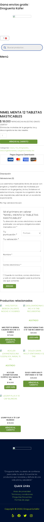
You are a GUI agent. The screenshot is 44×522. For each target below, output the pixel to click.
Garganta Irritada (24, 151)
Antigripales (23, 148)
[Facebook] (19, 515)
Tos (33, 151)
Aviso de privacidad (22, 491)
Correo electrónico (12, 265)
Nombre (7, 255)
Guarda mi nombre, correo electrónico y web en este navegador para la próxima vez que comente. (21, 278)
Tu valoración (11, 239)
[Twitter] (25, 515)
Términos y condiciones (22, 494)
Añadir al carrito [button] (10, 341)
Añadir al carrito (18, 142)
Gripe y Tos (14, 148)
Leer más (33, 337)
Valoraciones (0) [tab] (7, 178)
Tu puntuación (10, 233)
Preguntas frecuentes (22, 497)
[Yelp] (12, 515)
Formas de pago (22, 500)
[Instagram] (31, 515)
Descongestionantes (8, 151)
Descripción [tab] (5, 174)
